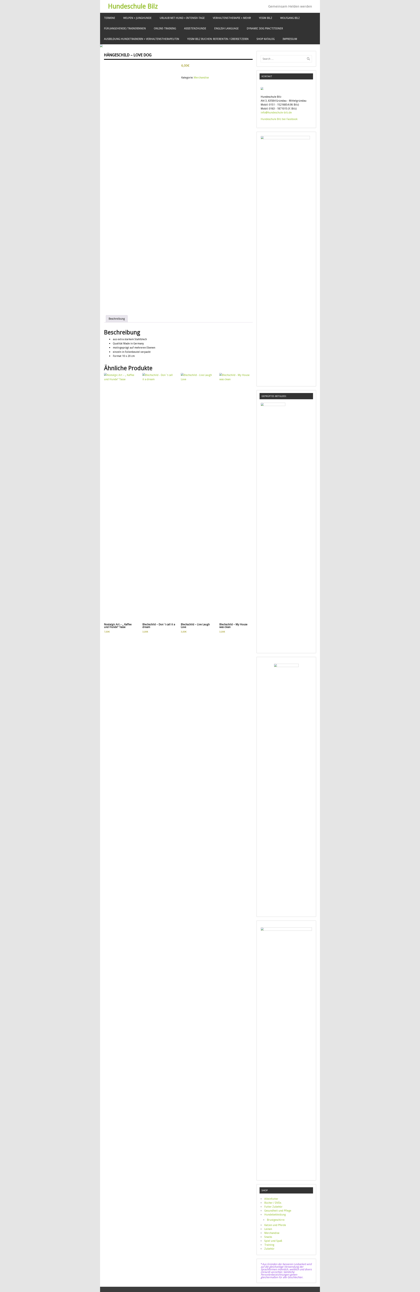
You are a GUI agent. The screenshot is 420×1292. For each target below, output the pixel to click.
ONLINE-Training (165, 28)
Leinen (268, 1229)
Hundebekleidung (275, 1214)
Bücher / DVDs (272, 1202)
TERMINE (109, 18)
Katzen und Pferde (275, 1225)
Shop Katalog (266, 39)
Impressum (290, 39)
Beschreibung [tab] (117, 318)
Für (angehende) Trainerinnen (125, 28)
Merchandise (201, 77)
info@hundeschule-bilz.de (276, 112)
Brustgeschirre (275, 1219)
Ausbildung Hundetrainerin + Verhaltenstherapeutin (141, 39)
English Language (226, 28)
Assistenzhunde (195, 28)
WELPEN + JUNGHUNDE (137, 18)
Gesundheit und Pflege (277, 1210)
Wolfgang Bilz (290, 18)
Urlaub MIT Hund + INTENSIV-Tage (182, 18)
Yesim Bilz (265, 18)
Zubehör (269, 1248)
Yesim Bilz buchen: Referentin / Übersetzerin (218, 39)
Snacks (268, 1236)
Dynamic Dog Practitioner (265, 28)
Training (269, 1244)
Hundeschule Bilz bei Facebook (279, 119)
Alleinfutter (271, 1198)
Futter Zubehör (273, 1206)
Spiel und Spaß (273, 1240)
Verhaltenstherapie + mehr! (232, 18)
